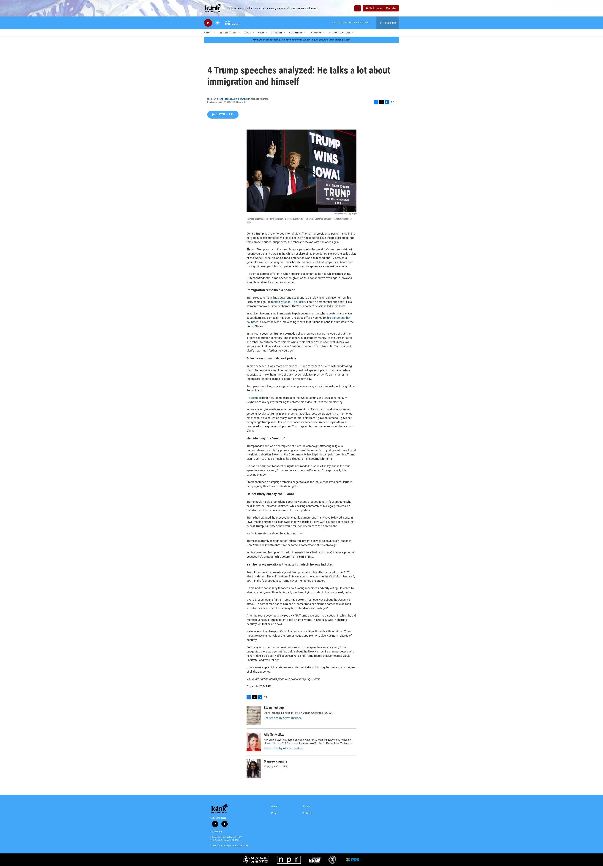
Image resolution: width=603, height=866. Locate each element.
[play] (208, 23)
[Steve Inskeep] (254, 715)
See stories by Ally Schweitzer (283, 748)
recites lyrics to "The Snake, (288, 301)
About (208, 32)
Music (247, 32)
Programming (228, 32)
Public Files (307, 813)
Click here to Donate (382, 8)
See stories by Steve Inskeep (283, 718)
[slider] (222, 22)
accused (256, 397)
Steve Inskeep (224, 98)
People (274, 813)
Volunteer (296, 32)
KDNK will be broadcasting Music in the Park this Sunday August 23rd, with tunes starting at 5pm (301, 39)
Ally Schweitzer (241, 98)
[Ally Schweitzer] (254, 742)
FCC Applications (340, 32)
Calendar (316, 32)
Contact (306, 806)
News (261, 32)
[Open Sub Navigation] (214, 32)
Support (276, 32)
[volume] (217, 22)
